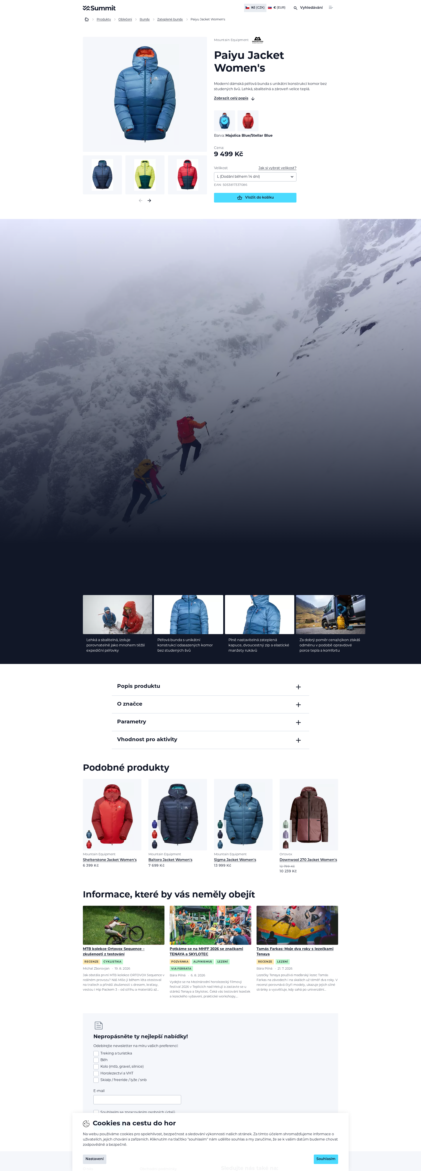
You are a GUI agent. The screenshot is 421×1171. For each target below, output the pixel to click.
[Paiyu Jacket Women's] (145, 94)
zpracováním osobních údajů (150, 1112)
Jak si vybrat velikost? (277, 168)
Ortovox (286, 854)
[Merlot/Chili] (248, 120)
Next (149, 200)
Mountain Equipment (99, 854)
